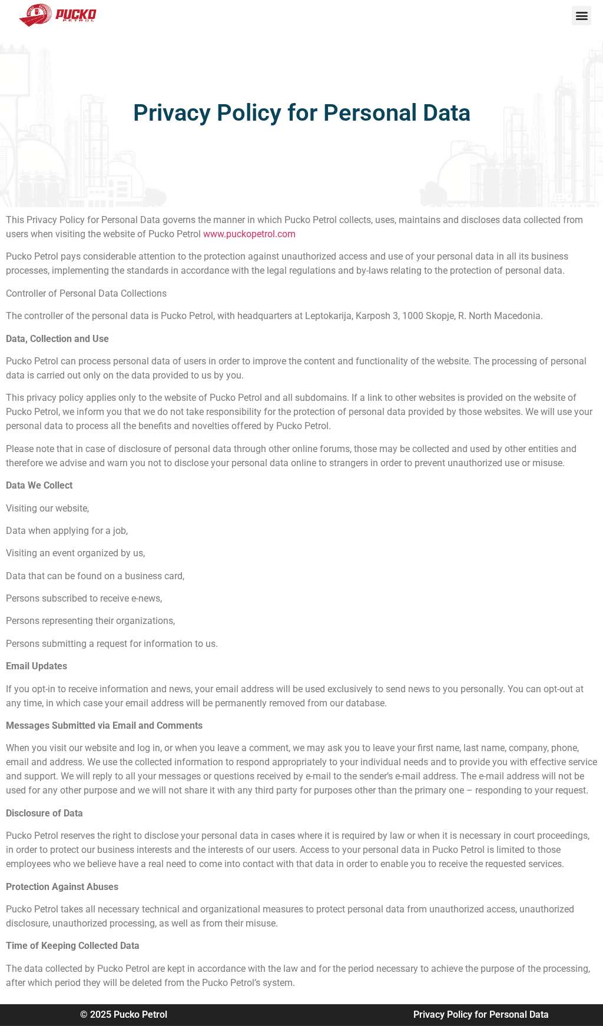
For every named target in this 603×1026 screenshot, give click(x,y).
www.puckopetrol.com (249, 234)
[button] (581, 15)
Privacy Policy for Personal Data (481, 1014)
